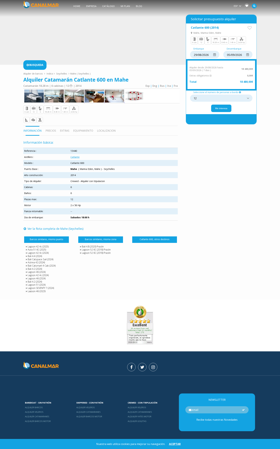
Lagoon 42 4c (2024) (38, 252)
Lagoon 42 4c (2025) (38, 246)
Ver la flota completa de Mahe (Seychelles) (55, 229)
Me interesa (221, 108)
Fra (176, 86)
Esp (148, 86)
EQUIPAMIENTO (83, 130)
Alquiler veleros (34, 411)
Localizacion (106, 130)
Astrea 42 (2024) (36, 262)
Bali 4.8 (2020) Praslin (93, 246)
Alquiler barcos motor (38, 421)
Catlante (75, 157)
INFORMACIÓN (32, 130)
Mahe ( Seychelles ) (80, 73)
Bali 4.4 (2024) (35, 256)
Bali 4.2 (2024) (35, 268)
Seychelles (61, 73)
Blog (139, 6)
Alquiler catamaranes (37, 416)
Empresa (91, 6)
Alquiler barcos (34, 407)
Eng (154, 86)
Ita (169, 86)
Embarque (198, 48)
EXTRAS (64, 130)
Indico (50, 73)
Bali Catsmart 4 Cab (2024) (42, 265)
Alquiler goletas (137, 421)
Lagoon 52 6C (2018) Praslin (96, 249)
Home (76, 6)
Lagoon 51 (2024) (37, 284)
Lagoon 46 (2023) (37, 291)
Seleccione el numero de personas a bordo (215, 92)
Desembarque (234, 48)
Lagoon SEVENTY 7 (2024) (41, 288)
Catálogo (108, 6)
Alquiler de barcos (33, 73)
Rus (162, 86)
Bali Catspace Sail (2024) (40, 259)
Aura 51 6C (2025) (37, 249)
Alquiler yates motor (139, 416)
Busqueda (36, 65)
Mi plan (125, 6)
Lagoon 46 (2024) (37, 271)
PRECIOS (51, 130)
